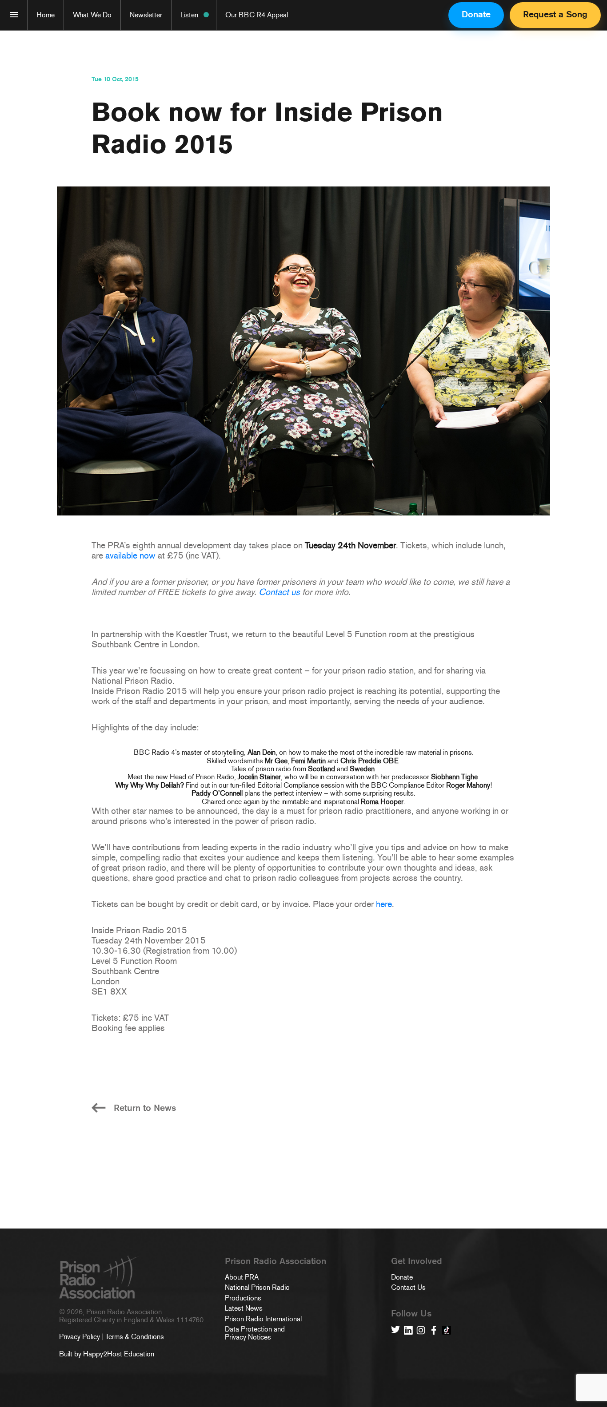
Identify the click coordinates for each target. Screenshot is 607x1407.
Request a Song (555, 14)
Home (45, 15)
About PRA (242, 1277)
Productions (243, 1298)
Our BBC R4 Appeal (256, 15)
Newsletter (146, 15)
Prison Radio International (263, 1319)
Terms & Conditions (134, 1336)
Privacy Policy (79, 1336)
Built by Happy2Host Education (106, 1354)
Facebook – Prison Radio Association (433, 1330)
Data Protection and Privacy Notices (255, 1333)
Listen (189, 15)
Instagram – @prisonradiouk (420, 1330)
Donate (476, 14)
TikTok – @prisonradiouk (446, 1330)
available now (130, 555)
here (384, 904)
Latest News (244, 1308)
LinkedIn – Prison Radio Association (408, 1330)
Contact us (279, 592)
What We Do (92, 15)
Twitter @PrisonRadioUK (395, 1330)
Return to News (145, 1108)
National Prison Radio (257, 1288)
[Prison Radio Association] (14, 14)
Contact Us (408, 1288)
